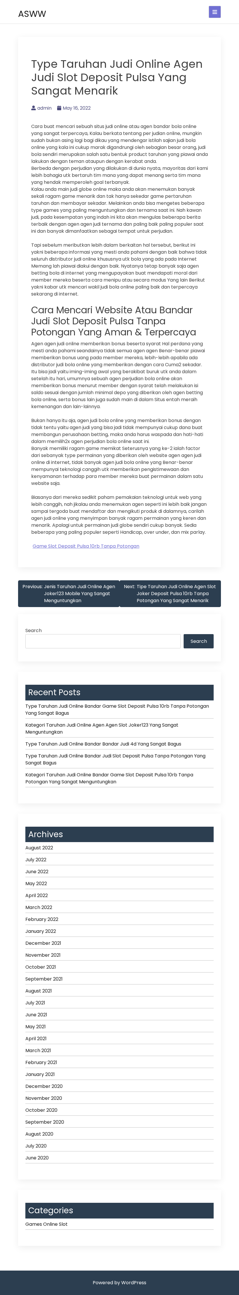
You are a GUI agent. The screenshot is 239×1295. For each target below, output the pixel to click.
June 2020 (37, 1158)
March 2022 (38, 907)
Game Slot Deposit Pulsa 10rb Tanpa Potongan (86, 546)
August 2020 (39, 1134)
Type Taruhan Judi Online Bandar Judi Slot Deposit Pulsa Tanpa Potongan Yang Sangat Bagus (115, 759)
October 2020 (41, 1110)
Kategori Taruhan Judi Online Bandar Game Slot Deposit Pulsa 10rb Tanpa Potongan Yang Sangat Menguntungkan (109, 778)
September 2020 (44, 1122)
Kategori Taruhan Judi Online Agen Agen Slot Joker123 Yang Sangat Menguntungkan (101, 728)
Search (33, 630)
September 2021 (44, 979)
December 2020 (44, 1086)
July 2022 (35, 859)
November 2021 (43, 955)
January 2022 (40, 931)
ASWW (32, 14)
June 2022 (36, 871)
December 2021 (43, 943)
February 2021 (41, 1062)
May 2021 (35, 1026)
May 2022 (36, 883)
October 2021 (40, 967)
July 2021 (35, 1002)
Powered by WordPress (119, 1282)
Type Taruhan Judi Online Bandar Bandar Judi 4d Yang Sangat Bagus (103, 744)
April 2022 (36, 895)
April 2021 (36, 1038)
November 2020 (43, 1098)
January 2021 (40, 1074)
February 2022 (41, 919)
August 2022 (39, 847)
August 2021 (38, 991)
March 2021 (38, 1050)
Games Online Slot (46, 1224)
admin (44, 108)
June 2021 (36, 1014)
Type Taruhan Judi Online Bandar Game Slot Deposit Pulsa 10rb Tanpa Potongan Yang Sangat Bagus (117, 709)
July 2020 (36, 1146)
